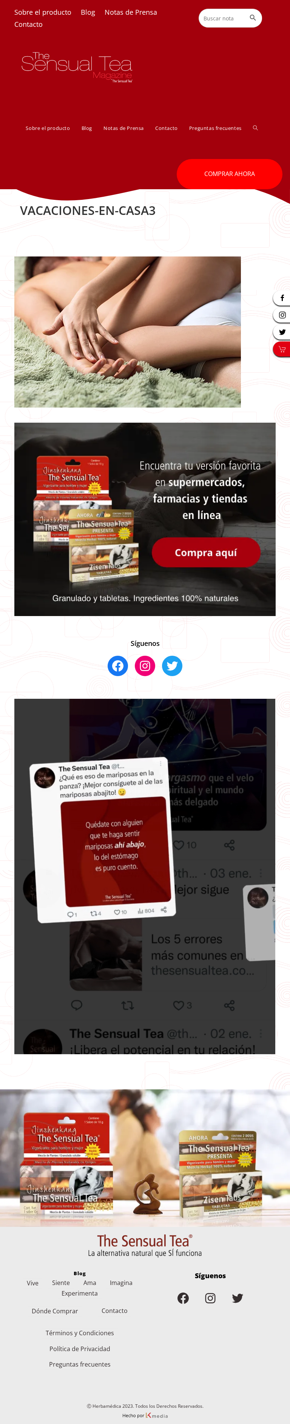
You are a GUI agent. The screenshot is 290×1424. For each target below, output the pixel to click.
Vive (33, 1283)
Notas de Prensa (131, 12)
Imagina (121, 1283)
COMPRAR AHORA (229, 174)
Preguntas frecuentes (80, 1364)
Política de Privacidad (79, 1349)
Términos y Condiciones (80, 1333)
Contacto (28, 24)
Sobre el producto (42, 12)
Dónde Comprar (55, 1311)
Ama (89, 1283)
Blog (88, 12)
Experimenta (80, 1293)
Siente (61, 1283)
